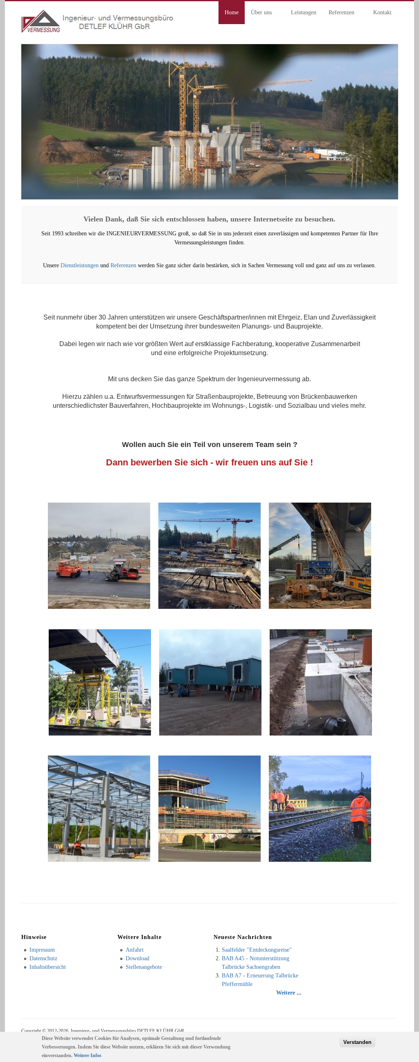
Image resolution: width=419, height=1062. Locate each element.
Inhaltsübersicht (47, 967)
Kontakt (382, 12)
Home (232, 12)
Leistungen (303, 12)
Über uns (258, 13)
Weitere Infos (87, 1055)
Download (137, 958)
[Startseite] (98, 31)
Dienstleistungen (80, 265)
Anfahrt (135, 950)
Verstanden (357, 1042)
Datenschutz (43, 958)
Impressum (42, 950)
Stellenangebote (144, 967)
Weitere (285, 993)
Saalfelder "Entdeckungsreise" (257, 950)
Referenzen (338, 13)
